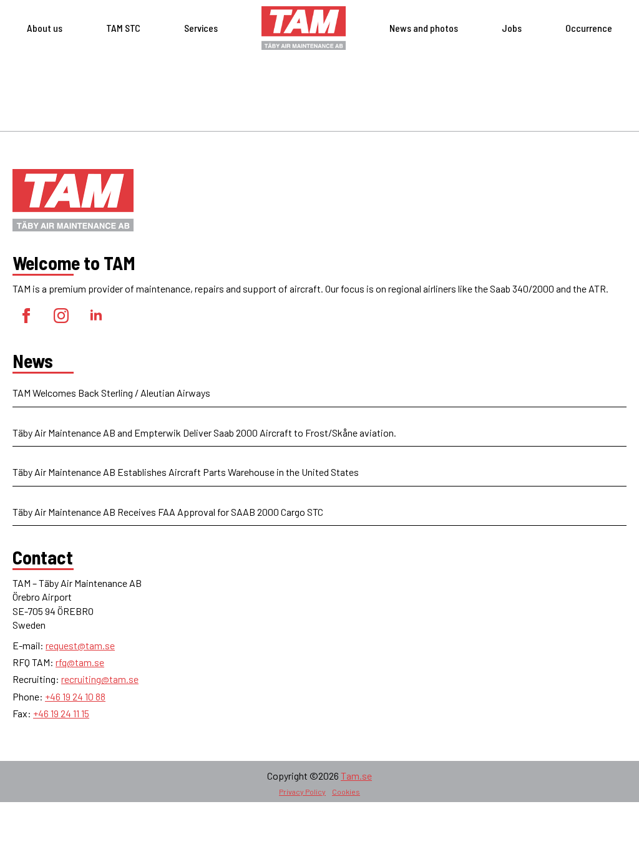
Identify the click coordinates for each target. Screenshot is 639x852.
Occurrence (588, 28)
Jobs (512, 28)
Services (201, 28)
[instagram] (61, 315)
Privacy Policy (302, 791)
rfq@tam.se (80, 662)
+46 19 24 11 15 (61, 713)
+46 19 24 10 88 (75, 696)
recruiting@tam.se (100, 679)
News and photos (423, 28)
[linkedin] (96, 315)
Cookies (346, 791)
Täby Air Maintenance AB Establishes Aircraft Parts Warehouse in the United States (185, 472)
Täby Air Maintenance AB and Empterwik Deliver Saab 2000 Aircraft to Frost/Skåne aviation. (204, 432)
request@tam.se (80, 645)
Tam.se (356, 776)
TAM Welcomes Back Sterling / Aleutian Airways (111, 393)
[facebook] (26, 315)
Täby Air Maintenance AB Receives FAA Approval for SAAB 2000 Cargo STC (167, 512)
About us (44, 28)
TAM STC (123, 28)
